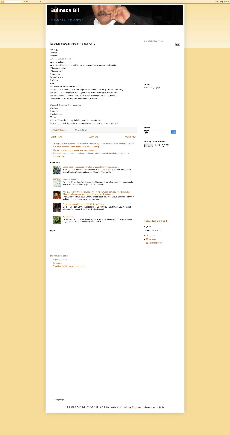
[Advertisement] (108, 30)
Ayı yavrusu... (68, 217)
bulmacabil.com (155, 243)
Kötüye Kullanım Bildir (156, 221)
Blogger (135, 407)
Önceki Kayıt (130, 137)
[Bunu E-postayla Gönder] (76, 130)
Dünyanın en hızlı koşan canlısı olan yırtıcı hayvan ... (75, 150)
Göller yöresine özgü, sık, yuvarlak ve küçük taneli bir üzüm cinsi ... (91, 167)
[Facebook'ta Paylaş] (83, 130)
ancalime (152, 239)
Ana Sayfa (93, 137)
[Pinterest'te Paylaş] (85, 130)
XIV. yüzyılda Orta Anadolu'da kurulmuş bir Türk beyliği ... (77, 147)
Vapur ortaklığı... (59, 157)
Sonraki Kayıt (56, 137)
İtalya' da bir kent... (70, 179)
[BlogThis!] (78, 130)
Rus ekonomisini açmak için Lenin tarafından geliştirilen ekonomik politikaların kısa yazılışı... (92, 153)
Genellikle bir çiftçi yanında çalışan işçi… (70, 266)
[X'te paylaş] (81, 130)
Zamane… (57, 263)
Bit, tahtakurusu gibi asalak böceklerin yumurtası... (84, 204)
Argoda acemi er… (61, 260)
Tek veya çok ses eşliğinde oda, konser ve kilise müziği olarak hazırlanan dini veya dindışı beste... (94, 143)
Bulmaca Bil (64, 10)
